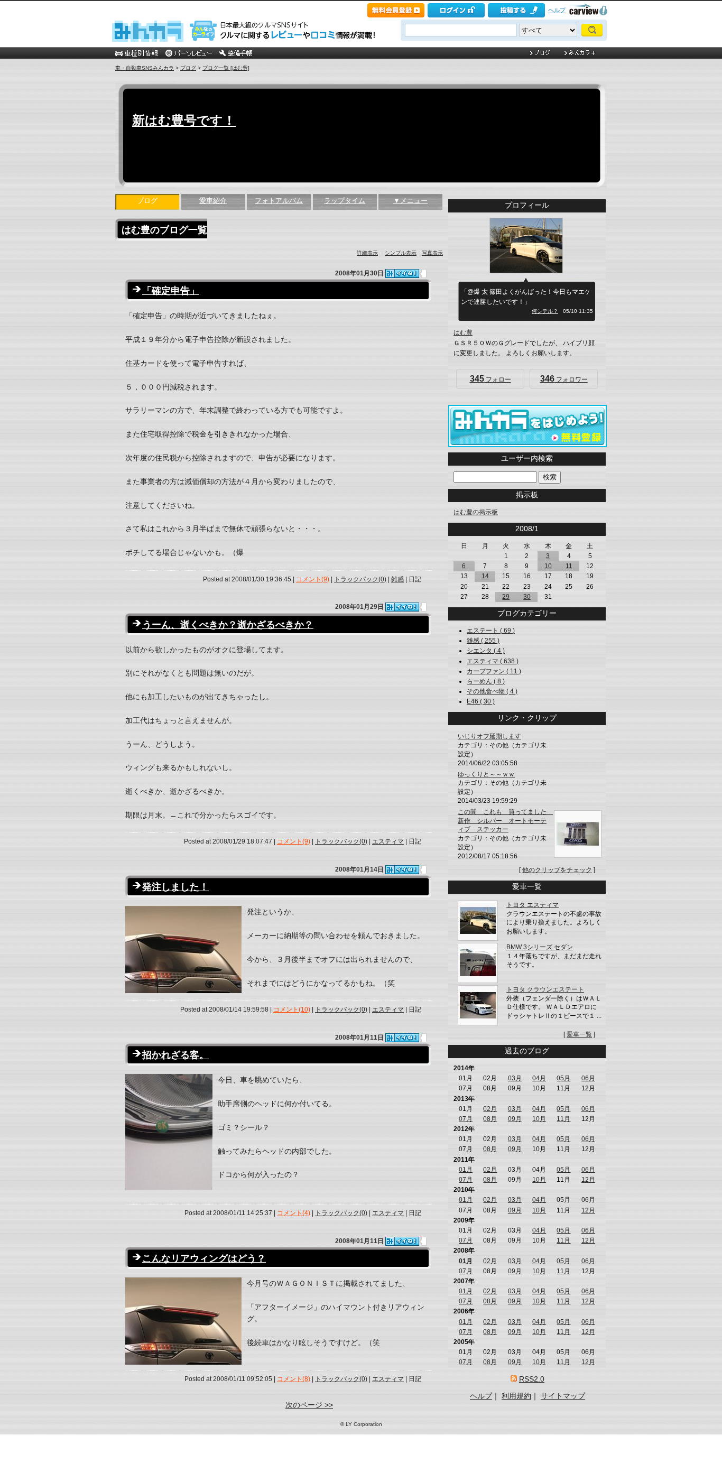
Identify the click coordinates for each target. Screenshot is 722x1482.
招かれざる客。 (175, 1055)
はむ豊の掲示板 (475, 512)
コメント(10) (291, 1009)
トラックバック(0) (360, 579)
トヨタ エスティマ (532, 905)
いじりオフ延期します (489, 736)
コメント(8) (293, 1379)
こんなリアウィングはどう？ (204, 1258)
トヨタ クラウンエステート (545, 989)
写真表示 (432, 253)
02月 (490, 1109)
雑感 (397, 579)
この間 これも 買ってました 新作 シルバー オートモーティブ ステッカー (505, 820)
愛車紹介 (213, 201)
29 (506, 596)
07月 (466, 1119)
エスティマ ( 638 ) (493, 661)
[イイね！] (402, 273)
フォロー (490, 378)
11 (569, 566)
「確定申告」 (170, 290)
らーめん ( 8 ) (486, 681)
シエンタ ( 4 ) (486, 650)
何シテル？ (545, 311)
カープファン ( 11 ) (494, 671)
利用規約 (516, 1396)
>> (545, 528)
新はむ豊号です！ (184, 120)
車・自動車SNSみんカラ (144, 68)
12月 (588, 1179)
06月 (588, 1078)
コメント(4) (293, 1213)
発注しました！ (175, 887)
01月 (466, 1169)
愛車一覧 (579, 1034)
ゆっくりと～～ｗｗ (486, 774)
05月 (563, 1078)
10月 (539, 1119)
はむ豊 (463, 332)
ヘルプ (557, 10)
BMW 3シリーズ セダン (539, 947)
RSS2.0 (531, 1379)
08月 (490, 1119)
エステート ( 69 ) (491, 630)
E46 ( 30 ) (481, 701)
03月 (515, 1078)
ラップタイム (344, 201)
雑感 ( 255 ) (483, 640)
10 (548, 566)
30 (527, 596)
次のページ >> (309, 1405)
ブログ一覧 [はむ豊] (225, 68)
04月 (539, 1078)
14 (485, 576)
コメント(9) (312, 579)
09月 (515, 1119)
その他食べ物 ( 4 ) (492, 691)
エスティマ (388, 841)
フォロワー (564, 378)
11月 (563, 1119)
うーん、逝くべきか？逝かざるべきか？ (227, 624)
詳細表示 (367, 253)
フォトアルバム (279, 201)
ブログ (188, 68)
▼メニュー (410, 201)
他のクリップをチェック (557, 870)
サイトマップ (563, 1396)
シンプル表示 (400, 253)
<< (509, 528)
